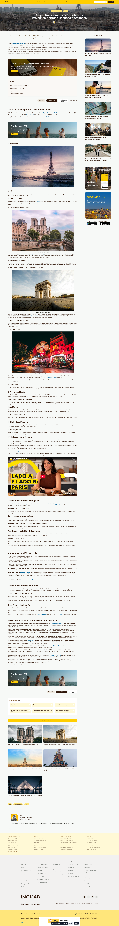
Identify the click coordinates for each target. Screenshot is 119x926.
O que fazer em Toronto (12, 844)
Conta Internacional (56, 623)
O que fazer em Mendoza (92, 845)
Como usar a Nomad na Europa (90, 871)
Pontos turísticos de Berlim (92, 840)
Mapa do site (87, 887)
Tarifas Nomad (25, 887)
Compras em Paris (90, 838)
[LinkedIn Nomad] (88, 897)
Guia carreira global (42, 882)
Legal (22, 867)
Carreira (59, 1)
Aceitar (76, 923)
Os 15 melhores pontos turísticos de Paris (19, 85)
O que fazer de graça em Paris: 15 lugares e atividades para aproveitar (19, 711)
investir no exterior (56, 655)
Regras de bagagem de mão (40, 847)
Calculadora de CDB (58, 875)
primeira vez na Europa (18, 43)
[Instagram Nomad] (84, 897)
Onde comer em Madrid (13, 845)
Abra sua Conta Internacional (59, 923)
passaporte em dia (42, 614)
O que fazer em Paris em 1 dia (16, 93)
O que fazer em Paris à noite (16, 91)
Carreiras (23, 875)
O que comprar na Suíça (39, 849)
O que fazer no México (12, 842)
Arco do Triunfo (34, 315)
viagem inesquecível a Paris (43, 117)
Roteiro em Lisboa (11, 847)
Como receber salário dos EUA (66, 849)
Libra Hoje (70, 873)
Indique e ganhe (88, 878)
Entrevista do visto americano (40, 840)
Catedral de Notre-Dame (37, 254)
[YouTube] (96, 897)
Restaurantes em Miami (12, 840)
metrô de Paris (30, 114)
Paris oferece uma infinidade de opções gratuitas (50, 504)
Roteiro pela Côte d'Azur (91, 851)
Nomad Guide (87, 884)
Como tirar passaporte (38, 838)
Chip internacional (41, 873)
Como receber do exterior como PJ (67, 845)
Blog (85, 881)
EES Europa (36, 842)
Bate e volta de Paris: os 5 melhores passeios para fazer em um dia (62, 705)
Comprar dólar (41, 876)
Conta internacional (42, 864)
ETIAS (60, 614)
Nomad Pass (87, 867)
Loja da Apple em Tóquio (39, 844)
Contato (23, 878)
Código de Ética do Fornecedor (26, 871)
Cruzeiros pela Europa (91, 849)
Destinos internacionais (40, 1)
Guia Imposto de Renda (59, 872)
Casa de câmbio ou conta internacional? (68, 842)
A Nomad (23, 864)
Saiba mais (73, 920)
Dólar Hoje (71, 867)
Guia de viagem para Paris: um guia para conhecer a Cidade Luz (18, 705)
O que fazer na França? (26, 579)
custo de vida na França (21, 504)
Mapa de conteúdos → (12, 851)
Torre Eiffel (30, 190)
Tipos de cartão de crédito (65, 838)
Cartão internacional (42, 867)
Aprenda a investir (57, 869)
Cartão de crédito (41, 870)
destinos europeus (52, 377)
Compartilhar (41, 100)
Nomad (65, 1)
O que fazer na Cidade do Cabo (93, 847)
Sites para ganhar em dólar (65, 851)
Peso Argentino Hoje (73, 876)
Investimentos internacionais (56, 865)
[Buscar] (106, 2)
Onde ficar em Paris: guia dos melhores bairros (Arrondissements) (40, 705)
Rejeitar (70, 923)
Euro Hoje (70, 870)
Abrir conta (111, 1)
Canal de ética (25, 881)
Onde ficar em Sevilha (12, 849)
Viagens (48, 1)
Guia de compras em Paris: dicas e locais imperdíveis (41, 711)
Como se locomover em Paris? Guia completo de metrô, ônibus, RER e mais (63, 711)
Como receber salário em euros (66, 847)
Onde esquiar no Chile (91, 842)
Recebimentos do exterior (43, 879)
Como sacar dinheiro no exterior (66, 840)
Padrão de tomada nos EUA (39, 845)
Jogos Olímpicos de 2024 (50, 113)
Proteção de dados (26, 884)
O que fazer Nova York (12, 838)
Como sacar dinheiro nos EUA (66, 844)
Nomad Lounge (88, 864)
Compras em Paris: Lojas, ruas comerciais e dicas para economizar (34, 451)
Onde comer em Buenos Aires (93, 844)
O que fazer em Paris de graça (17, 88)
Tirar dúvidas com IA (51, 100)
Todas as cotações (73, 864)
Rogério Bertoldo (26, 818)
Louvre (38, 201)
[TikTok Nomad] (92, 897)
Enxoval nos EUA (37, 851)
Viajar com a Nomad (89, 875)
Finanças (54, 1)
